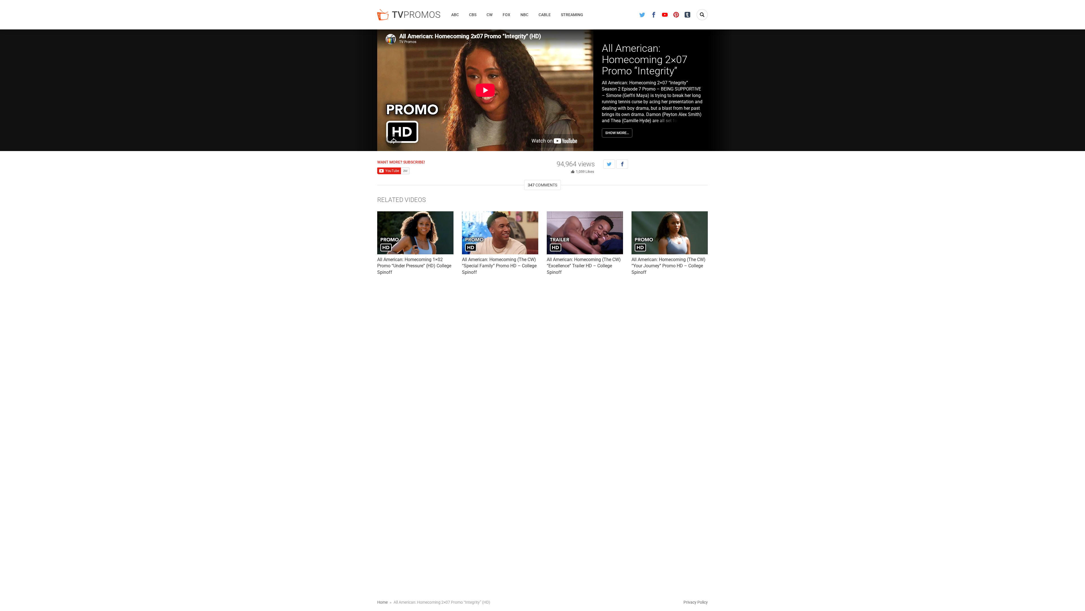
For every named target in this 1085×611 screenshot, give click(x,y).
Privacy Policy (695, 602)
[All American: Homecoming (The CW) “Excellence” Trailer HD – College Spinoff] (585, 232)
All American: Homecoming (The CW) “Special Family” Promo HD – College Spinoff (499, 266)
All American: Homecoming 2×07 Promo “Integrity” (644, 59)
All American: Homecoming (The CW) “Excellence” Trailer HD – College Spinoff (584, 266)
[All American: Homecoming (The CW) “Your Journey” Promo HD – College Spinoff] (670, 232)
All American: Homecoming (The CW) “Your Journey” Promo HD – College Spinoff (669, 266)
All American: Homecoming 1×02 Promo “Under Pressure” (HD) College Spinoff (414, 266)
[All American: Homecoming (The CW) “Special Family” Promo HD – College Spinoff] (500, 232)
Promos (416, 14)
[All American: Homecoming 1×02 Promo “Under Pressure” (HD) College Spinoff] (415, 232)
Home (382, 602)
